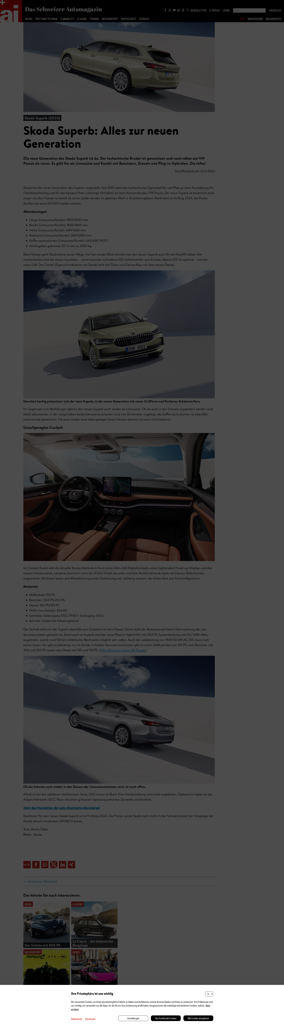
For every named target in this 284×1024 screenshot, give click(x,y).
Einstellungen (133, 1018)
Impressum (90, 1018)
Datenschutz (76, 1018)
